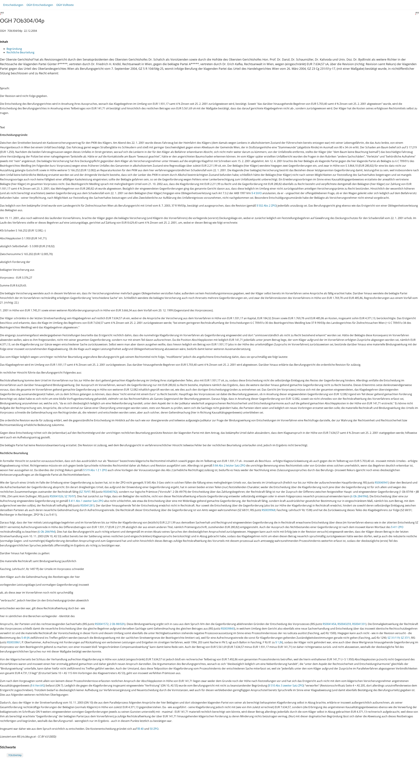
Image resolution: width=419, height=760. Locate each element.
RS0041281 (87, 505)
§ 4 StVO (257, 193)
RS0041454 (329, 624)
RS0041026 (56, 496)
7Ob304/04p (15, 755)
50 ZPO (154, 729)
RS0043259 (344, 624)
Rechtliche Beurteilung (20, 52)
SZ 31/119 (394, 638)
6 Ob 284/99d (359, 496)
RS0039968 (268, 510)
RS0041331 (359, 624)
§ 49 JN (25, 638)
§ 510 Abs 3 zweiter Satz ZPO (286, 685)
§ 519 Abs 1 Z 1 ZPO (95, 470)
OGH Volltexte (65, 5)
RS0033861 (13, 642)
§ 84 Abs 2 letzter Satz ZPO (229, 465)
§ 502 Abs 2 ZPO (266, 205)
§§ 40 (140, 729)
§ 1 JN (278, 642)
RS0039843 (227, 628)
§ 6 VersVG (37, 685)
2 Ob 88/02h (117, 624)
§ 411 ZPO (397, 527)
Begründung (14, 49)
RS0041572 (101, 624)
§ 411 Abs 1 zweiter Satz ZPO (86, 501)
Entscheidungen (13, 5)
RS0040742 (110, 492)
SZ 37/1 (405, 638)
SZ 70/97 (85, 492)
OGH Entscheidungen (40, 5)
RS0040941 (381, 482)
